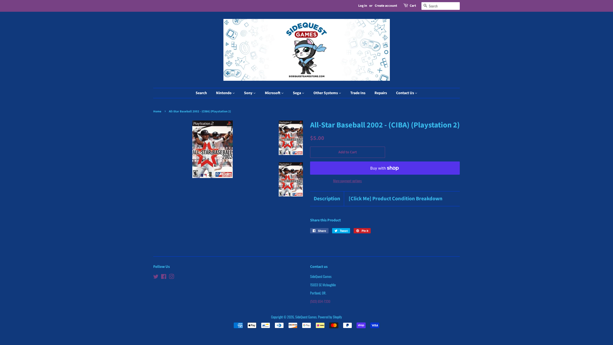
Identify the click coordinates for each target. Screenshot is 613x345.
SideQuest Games (306, 316)
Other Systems (326, 93)
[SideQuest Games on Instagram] (171, 277)
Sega (297, 93)
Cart (413, 5)
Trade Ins (357, 93)
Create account (386, 5)
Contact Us (405, 93)
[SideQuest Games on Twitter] (156, 277)
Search (201, 93)
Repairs (381, 93)
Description (327, 198)
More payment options (347, 180)
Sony (248, 93)
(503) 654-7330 (320, 301)
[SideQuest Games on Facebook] (163, 277)
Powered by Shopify (330, 316)
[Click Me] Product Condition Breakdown (396, 198)
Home (157, 111)
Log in (362, 5)
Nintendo (224, 93)
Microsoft (273, 93)
